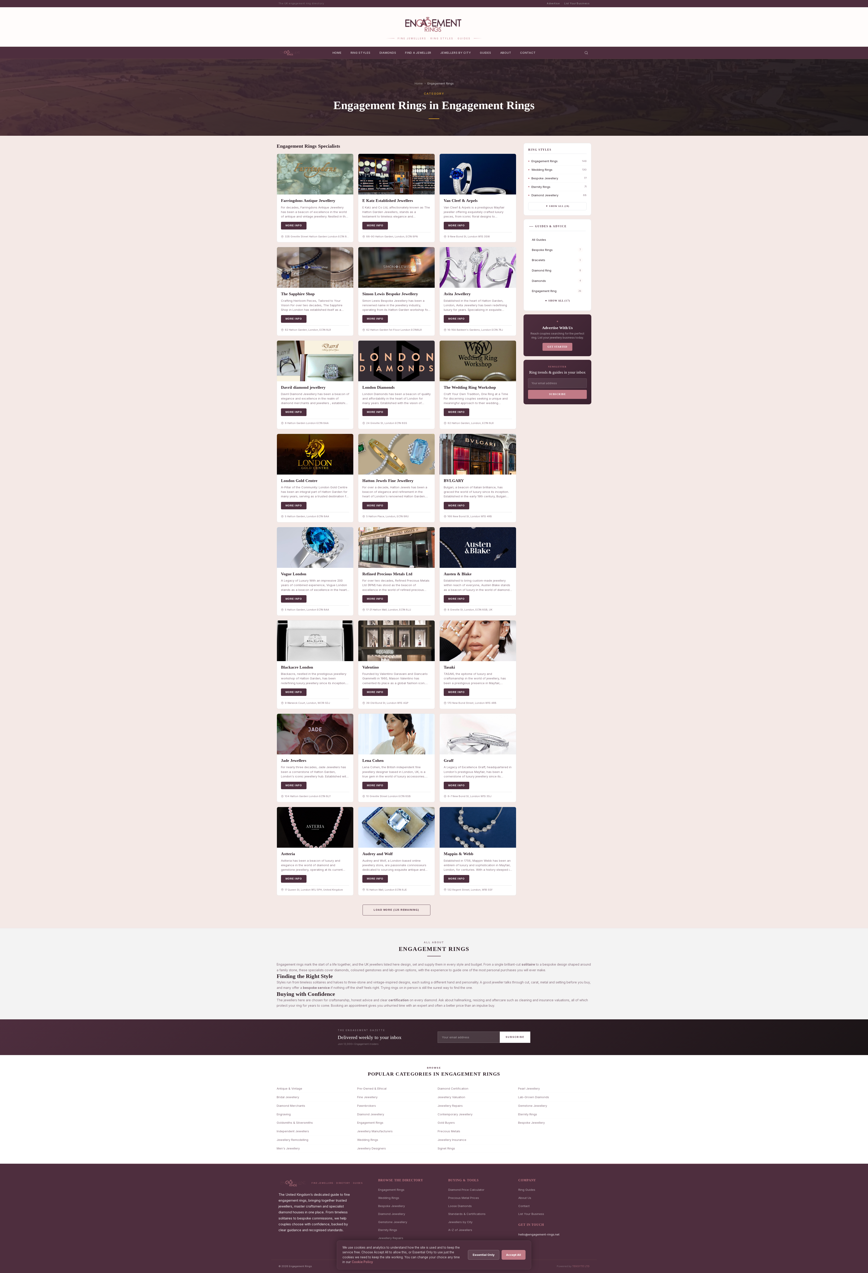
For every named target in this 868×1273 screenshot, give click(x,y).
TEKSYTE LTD (581, 1266)
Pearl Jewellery (529, 1088)
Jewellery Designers (371, 1148)
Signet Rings (446, 1148)
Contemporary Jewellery (455, 1114)
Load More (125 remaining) (396, 909)
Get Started (557, 346)
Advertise (553, 3)
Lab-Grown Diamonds (533, 1097)
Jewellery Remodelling (292, 1140)
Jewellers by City (455, 52)
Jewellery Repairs (450, 1105)
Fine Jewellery (367, 1097)
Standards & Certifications (467, 1214)
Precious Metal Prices (463, 1198)
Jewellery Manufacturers (375, 1131)
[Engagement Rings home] (290, 52)
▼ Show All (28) (557, 206)
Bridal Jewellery (288, 1097)
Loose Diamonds (460, 1206)
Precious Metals (449, 1131)
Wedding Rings (367, 1140)
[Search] (586, 52)
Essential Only (484, 1255)
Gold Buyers (446, 1122)
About (505, 52)
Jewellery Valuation (451, 1097)
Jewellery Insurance (452, 1140)
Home (337, 52)
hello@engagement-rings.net (538, 1234)
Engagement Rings (370, 1122)
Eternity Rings (527, 1114)
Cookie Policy (362, 1262)
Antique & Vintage (289, 1088)
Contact (527, 52)
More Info (293, 225)
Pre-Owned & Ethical (372, 1088)
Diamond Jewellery (370, 1114)
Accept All (513, 1255)
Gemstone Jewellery (532, 1105)
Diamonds (388, 52)
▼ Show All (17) (557, 300)
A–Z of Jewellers (460, 1230)
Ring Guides (526, 1189)
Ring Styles (360, 52)
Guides (485, 52)
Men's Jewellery (288, 1148)
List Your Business (577, 3)
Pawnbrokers (366, 1105)
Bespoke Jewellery (531, 1122)
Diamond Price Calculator (466, 1189)
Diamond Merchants (291, 1105)
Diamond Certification (453, 1088)
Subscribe (557, 394)
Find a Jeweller (418, 52)
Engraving (284, 1114)
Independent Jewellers (293, 1131)
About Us (524, 1198)
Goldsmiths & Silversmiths (295, 1122)
